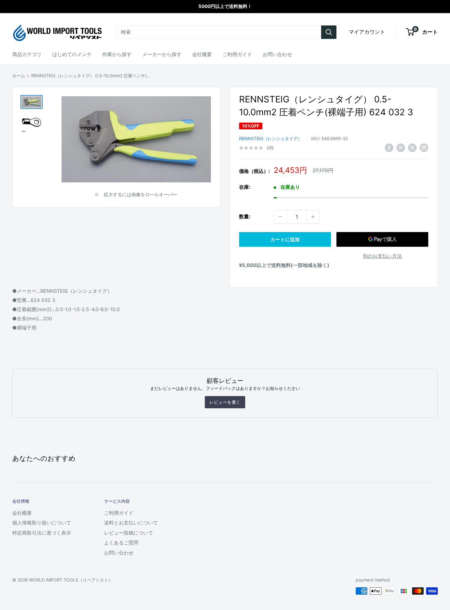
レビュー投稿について (128, 533)
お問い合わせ (277, 54)
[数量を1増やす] (312, 216)
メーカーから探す (162, 54)
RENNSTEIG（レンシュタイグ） (270, 138)
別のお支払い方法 (382, 256)
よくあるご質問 (121, 542)
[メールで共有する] (424, 147)
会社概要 (202, 54)
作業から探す (117, 54)
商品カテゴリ (27, 54)
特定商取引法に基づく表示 (41, 533)
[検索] (328, 32)
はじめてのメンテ (72, 54)
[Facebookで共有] (389, 147)
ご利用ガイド (237, 54)
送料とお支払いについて (131, 523)
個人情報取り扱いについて (41, 523)
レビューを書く (225, 402)
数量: (244, 216)
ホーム (18, 75)
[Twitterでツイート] (412, 147)
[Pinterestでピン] (400, 147)
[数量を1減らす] (280, 216)
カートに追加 (285, 239)
